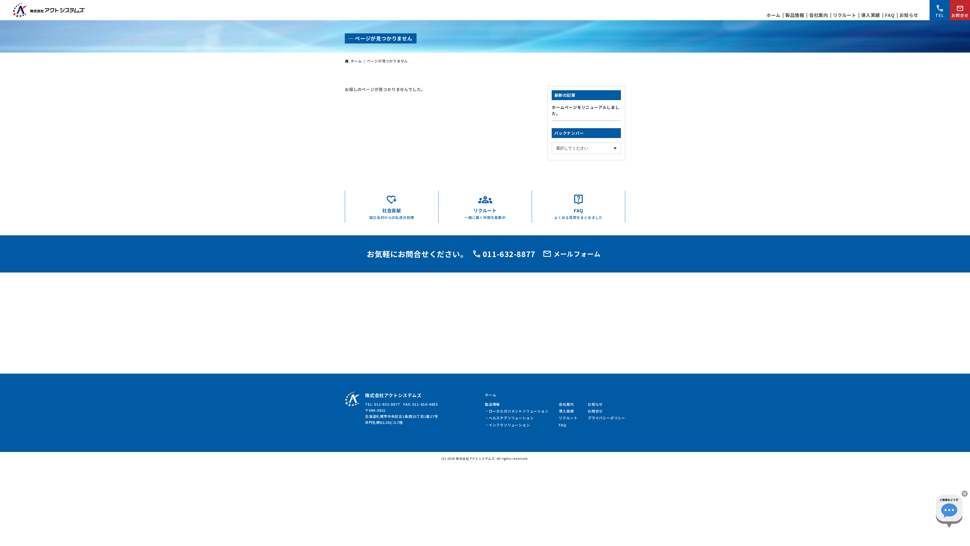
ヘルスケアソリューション (511, 417)
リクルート (568, 417)
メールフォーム (577, 253)
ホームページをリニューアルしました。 (585, 110)
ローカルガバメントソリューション (519, 411)
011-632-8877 (509, 253)
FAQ (562, 424)
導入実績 (566, 411)
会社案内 (566, 404)
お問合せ (959, 15)
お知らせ (595, 404)
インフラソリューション (509, 424)
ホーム (490, 394)
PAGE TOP (960, 537)
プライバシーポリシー (606, 417)
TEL (939, 15)
